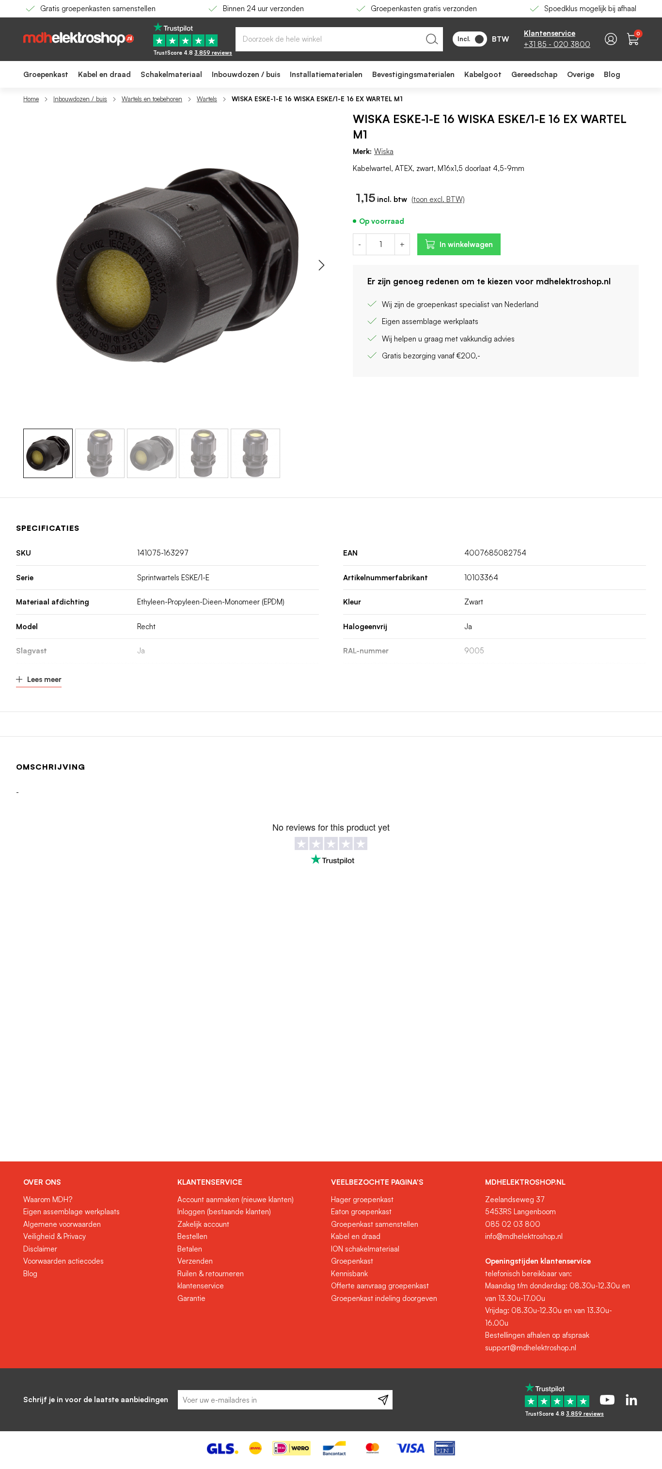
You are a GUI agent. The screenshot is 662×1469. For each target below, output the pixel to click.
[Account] (611, 39)
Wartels (207, 99)
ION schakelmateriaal (365, 1248)
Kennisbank (349, 1273)
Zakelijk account (203, 1224)
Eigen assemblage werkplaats (71, 1211)
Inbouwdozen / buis (80, 99)
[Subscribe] (383, 1399)
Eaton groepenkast (361, 1211)
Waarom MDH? (47, 1199)
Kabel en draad (355, 1236)
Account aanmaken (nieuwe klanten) (235, 1199)
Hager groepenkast (362, 1199)
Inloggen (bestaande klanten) (224, 1211)
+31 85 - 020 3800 (557, 44)
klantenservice (200, 1285)
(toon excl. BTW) (438, 199)
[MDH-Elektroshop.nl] (78, 39)
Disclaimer (40, 1248)
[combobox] (339, 39)
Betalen (189, 1248)
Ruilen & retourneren (210, 1273)
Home (31, 99)
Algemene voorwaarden (62, 1224)
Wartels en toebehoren (152, 99)
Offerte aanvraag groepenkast (380, 1285)
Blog (30, 1273)
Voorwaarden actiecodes (63, 1261)
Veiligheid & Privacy (54, 1236)
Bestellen (192, 1236)
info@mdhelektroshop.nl (524, 1236)
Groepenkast (352, 1261)
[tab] (96, 1182)
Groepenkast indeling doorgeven (384, 1298)
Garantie (191, 1298)
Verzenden (195, 1261)
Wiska (384, 151)
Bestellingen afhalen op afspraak (537, 1335)
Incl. (463, 39)
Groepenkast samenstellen (374, 1224)
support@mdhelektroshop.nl (530, 1347)
